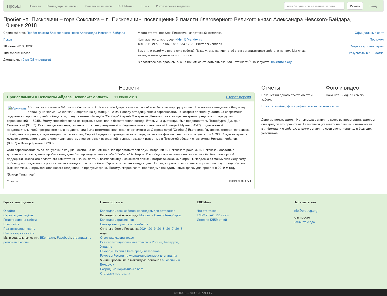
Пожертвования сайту (19, 228)
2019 (152, 228)
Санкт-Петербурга (167, 215)
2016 (179, 228)
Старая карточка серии (367, 46)
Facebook (64, 237)
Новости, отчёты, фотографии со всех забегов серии (300, 106)
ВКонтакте (47, 237)
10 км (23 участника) (36, 59)
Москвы (144, 215)
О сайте (9, 210)
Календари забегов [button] (61, 6)
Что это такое (207, 210)
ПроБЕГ (14, 6)
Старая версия (238, 96)
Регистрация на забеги (20, 219)
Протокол (377, 39)
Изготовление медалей (173, 6)
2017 (170, 228)
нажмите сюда (281, 61)
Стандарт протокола (115, 273)
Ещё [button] (144, 6)
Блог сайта (11, 224)
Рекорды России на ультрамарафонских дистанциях (138, 255)
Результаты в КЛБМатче (366, 52)
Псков (7, 39)
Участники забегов (98, 6)
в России (168, 259)
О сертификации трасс (117, 237)
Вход (373, 6)
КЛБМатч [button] (125, 6)
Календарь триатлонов (117, 219)
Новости (35, 6)
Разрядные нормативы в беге (122, 268)
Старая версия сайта (18, 233)
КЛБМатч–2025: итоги (213, 215)
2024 (143, 228)
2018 (161, 228)
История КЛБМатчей (212, 219)
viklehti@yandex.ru (188, 39)
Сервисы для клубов (18, 215)
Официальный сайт (369, 32)
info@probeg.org (306, 210)
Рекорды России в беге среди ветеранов (129, 251)
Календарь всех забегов (117, 210)
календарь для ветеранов (156, 210)
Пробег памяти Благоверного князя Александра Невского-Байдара (76, 32)
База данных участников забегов (124, 224)
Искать (355, 6)
